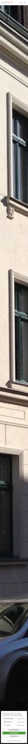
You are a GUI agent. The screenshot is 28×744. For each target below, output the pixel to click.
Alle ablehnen (14, 736)
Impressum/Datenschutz (14, 740)
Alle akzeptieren (14, 733)
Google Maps (9, 721)
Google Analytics (10, 718)
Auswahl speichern (14, 729)
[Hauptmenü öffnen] (25, 2)
